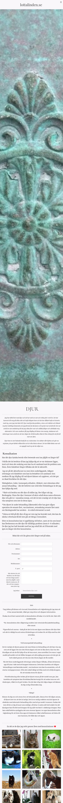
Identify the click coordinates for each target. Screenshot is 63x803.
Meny (61, 2)
